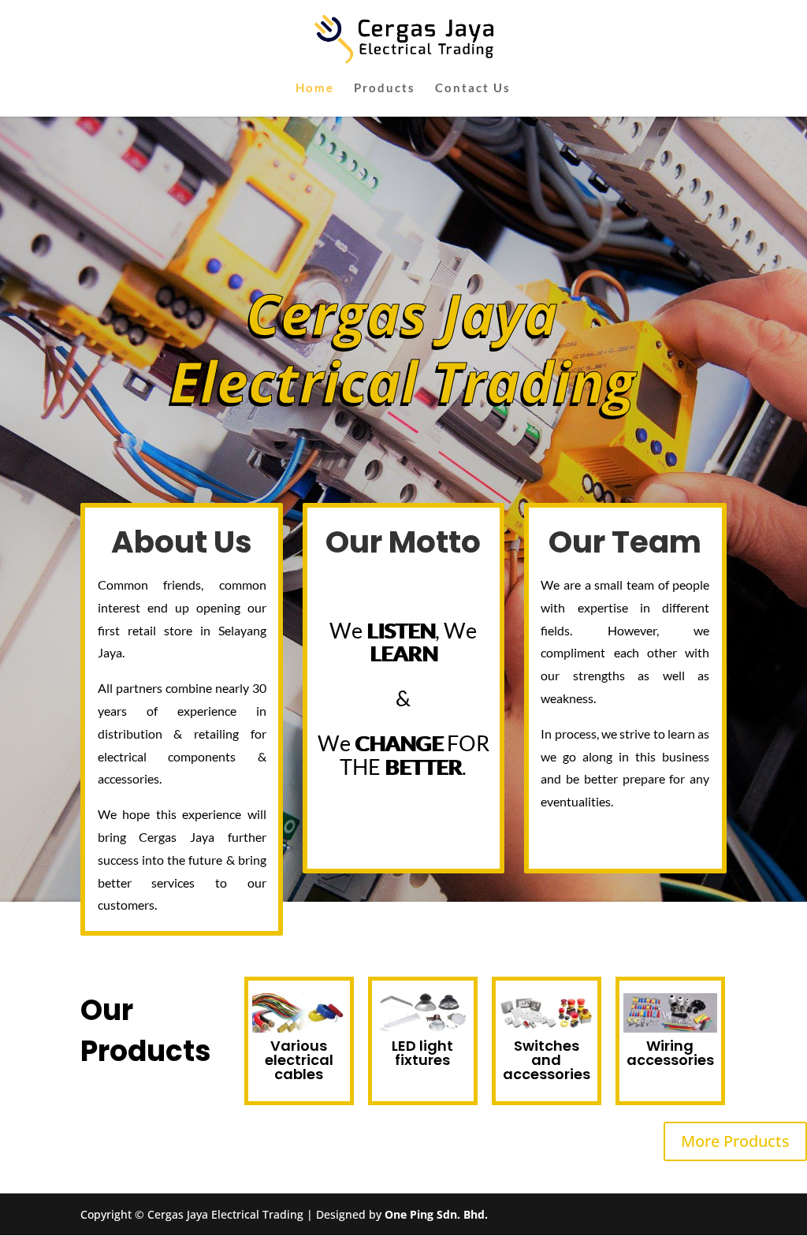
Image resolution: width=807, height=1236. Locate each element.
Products (384, 88)
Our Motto (403, 542)
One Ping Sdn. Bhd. (436, 1214)
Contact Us (473, 88)
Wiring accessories (670, 1053)
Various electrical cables (299, 1060)
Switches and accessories (546, 1060)
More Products (735, 1141)
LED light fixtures (422, 1053)
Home (315, 88)
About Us (181, 542)
